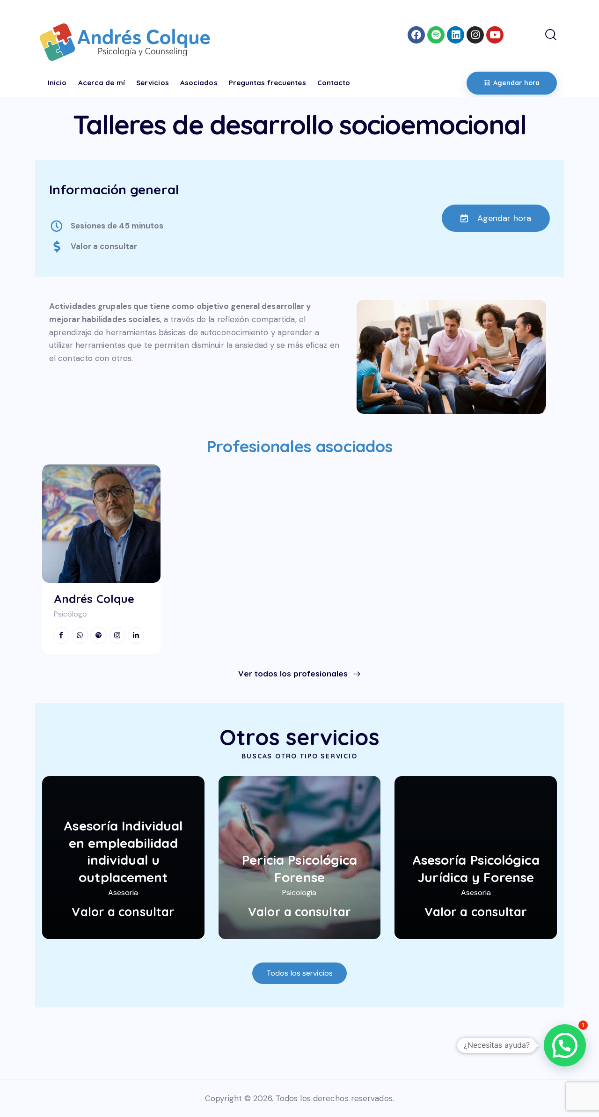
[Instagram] (475, 35)
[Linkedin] (455, 35)
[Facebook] (416, 35)
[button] (565, 1045)
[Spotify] (436, 35)
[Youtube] (495, 35)
